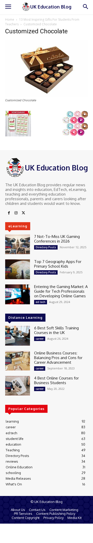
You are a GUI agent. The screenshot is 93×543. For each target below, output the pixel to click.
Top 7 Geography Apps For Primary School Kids (57, 264)
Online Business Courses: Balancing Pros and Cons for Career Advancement (58, 358)
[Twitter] (23, 213)
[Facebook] (8, 213)
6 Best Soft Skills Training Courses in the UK (56, 330)
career (40, 338)
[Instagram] (16, 213)
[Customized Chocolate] (46, 95)
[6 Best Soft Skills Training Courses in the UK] (17, 336)
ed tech (40, 302)
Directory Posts (46, 247)
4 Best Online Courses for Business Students (56, 380)
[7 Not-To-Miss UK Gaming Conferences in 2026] (17, 244)
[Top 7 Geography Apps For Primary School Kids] (17, 269)
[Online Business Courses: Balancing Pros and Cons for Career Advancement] (17, 361)
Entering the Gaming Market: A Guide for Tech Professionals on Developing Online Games (61, 291)
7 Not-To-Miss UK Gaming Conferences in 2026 (57, 239)
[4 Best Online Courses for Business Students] (17, 386)
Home (9, 19)
